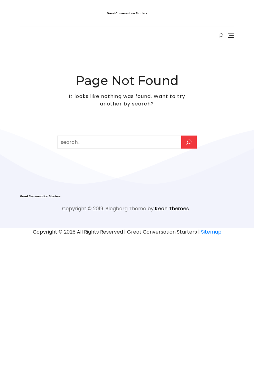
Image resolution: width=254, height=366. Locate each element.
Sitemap (211, 231)
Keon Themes (172, 208)
